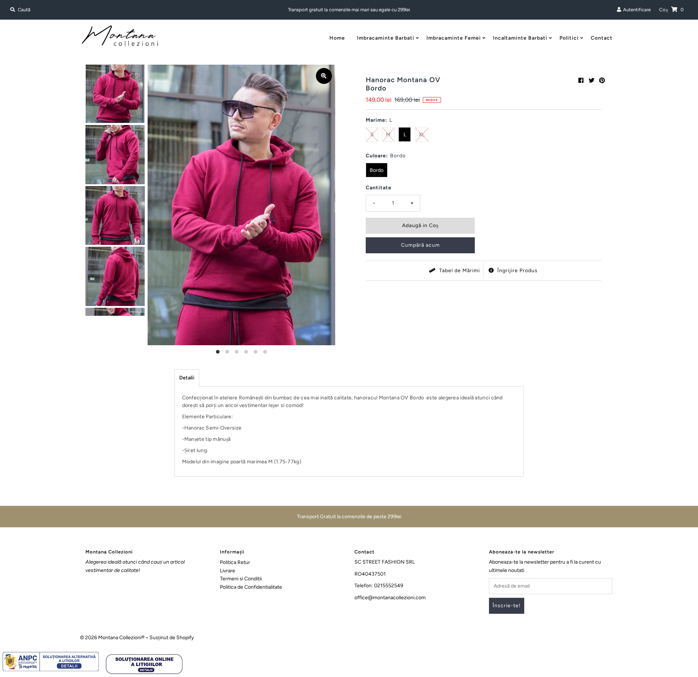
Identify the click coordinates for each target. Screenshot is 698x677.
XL (422, 135)
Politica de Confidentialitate (251, 587)
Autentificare (636, 9)
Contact (602, 38)
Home (337, 38)
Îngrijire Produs (517, 270)
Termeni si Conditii (241, 579)
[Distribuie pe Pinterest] (602, 80)
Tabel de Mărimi (459, 270)
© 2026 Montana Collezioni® (112, 637)
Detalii (186, 378)
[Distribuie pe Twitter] (591, 80)
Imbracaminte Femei (453, 38)
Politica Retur (235, 562)
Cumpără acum (420, 245)
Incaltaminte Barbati (520, 38)
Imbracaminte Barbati (385, 38)
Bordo (377, 170)
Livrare (227, 571)
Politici (569, 38)
